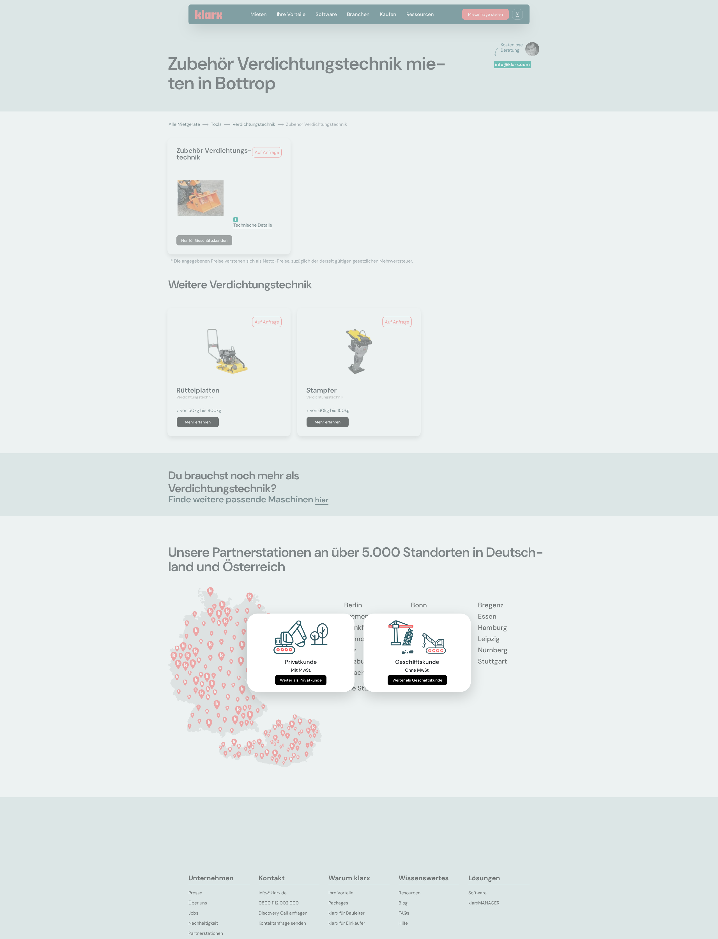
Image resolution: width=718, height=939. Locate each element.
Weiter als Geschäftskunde (417, 680)
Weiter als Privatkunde (301, 680)
